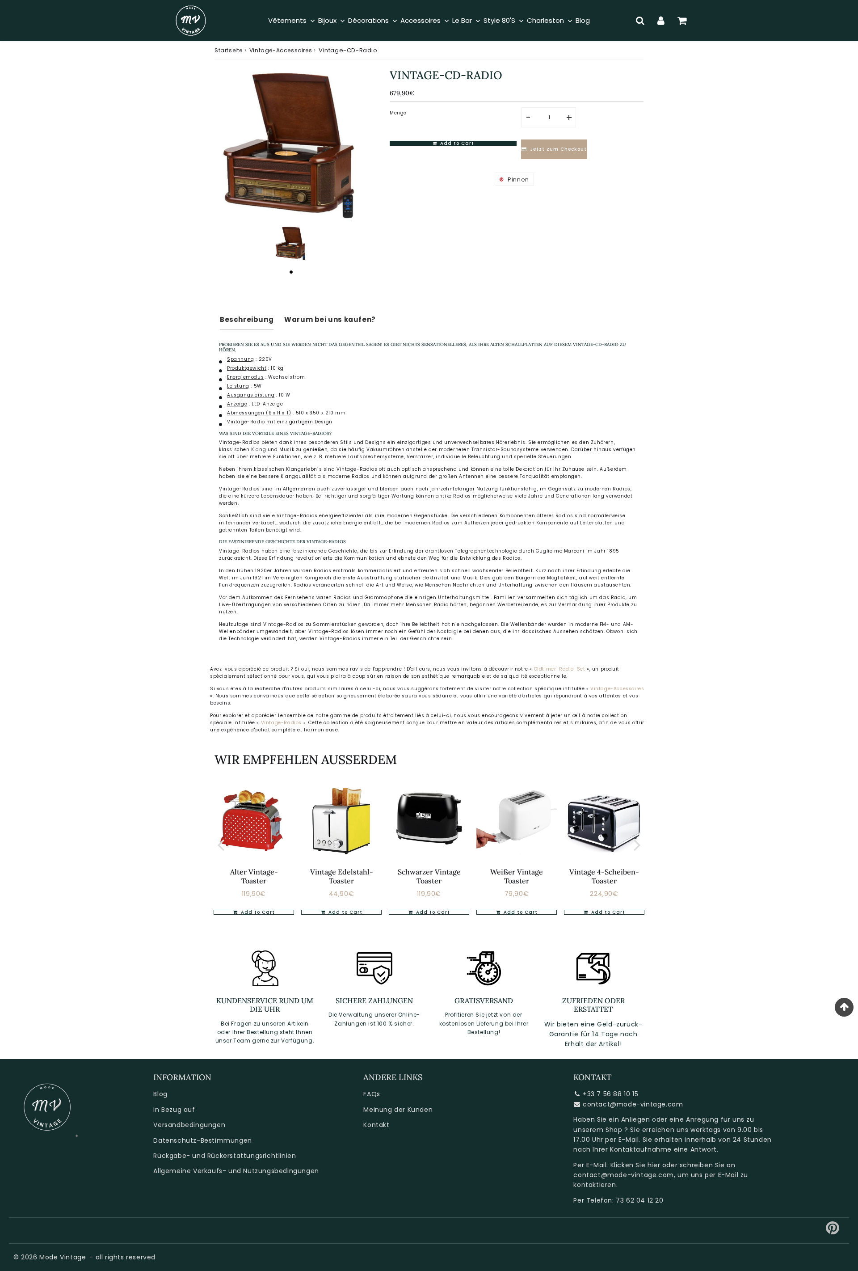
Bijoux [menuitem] (327, 20)
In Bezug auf (174, 1109)
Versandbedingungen (189, 1124)
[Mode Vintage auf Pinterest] (833, 1231)
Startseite (228, 50)
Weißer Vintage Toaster (516, 876)
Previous (220, 844)
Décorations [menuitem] (368, 20)
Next (637, 844)
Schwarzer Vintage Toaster (429, 876)
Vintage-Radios (282, 722)
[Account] (661, 20)
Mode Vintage (62, 1257)
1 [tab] (290, 271)
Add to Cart (344, 912)
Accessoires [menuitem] (420, 20)
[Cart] (682, 20)
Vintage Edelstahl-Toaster (341, 876)
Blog (160, 1093)
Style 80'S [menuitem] (499, 20)
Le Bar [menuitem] (462, 20)
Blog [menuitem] (583, 20)
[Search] (640, 20)
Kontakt (376, 1124)
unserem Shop (597, 1129)
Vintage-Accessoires (280, 50)
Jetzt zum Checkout (558, 149)
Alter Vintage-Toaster (254, 876)
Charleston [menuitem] (545, 20)
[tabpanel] (291, 243)
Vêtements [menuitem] (287, 20)
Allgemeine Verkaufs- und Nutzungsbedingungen (236, 1170)
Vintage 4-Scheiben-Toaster (604, 876)
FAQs (371, 1093)
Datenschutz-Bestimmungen (202, 1140)
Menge (398, 113)
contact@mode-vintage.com (633, 1104)
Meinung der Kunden (398, 1109)
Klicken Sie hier (635, 1165)
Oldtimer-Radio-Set (559, 669)
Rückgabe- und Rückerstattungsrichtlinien (224, 1155)
